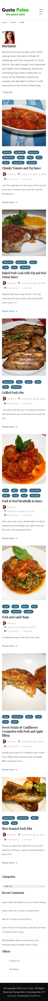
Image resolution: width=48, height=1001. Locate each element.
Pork (30, 157)
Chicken (7, 152)
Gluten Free (8, 157)
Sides (6, 162)
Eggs (23, 490)
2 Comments (13, 288)
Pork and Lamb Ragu (15, 617)
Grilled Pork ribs (13, 392)
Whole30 (32, 162)
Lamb (6, 606)
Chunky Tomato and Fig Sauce (21, 168)
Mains (20, 157)
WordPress (34, 995)
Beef (6, 490)
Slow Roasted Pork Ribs (17, 828)
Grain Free (21, 262)
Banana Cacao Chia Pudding (32, 902)
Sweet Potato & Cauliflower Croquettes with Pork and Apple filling (22, 731)
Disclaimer (14, 969)
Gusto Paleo (8, 902)
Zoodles (28, 611)
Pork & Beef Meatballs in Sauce (22, 501)
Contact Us (14, 960)
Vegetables (18, 162)
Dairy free (33, 152)
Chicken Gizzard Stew (28, 910)
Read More (8, 202)
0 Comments (13, 179)
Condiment (19, 152)
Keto (19, 382)
